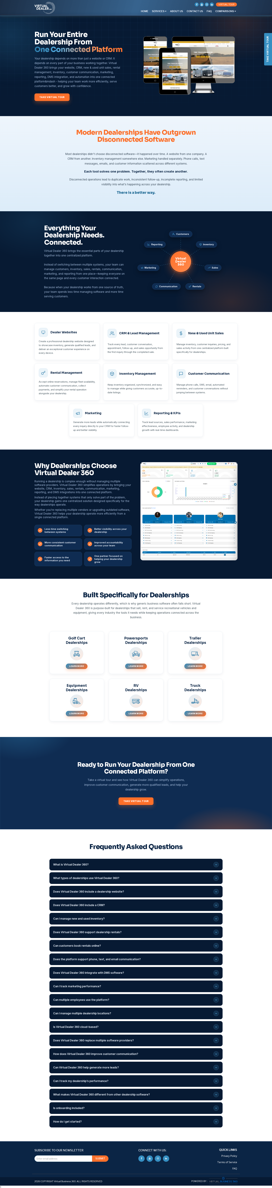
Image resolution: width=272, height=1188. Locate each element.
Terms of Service (227, 1162)
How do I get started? (67, 1121)
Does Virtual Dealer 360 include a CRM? (79, 905)
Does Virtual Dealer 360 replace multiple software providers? (93, 1040)
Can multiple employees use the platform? (81, 999)
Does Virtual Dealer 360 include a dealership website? (88, 891)
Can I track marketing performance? (77, 986)
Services (158, 11)
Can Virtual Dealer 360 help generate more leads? (86, 1067)
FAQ (209, 11)
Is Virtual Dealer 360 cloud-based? (76, 1026)
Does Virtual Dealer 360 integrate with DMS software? (88, 972)
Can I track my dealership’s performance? (80, 1081)
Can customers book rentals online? (77, 945)
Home (144, 11)
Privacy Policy (229, 1156)
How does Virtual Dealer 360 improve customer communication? (95, 1054)
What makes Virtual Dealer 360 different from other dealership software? (101, 1094)
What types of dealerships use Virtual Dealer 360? (86, 878)
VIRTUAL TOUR (226, 4)
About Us (176, 11)
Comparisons (225, 11)
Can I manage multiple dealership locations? (82, 1013)
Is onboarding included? (69, 1108)
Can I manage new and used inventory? (79, 918)
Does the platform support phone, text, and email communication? (97, 959)
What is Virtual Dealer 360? (71, 864)
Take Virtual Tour (52, 97)
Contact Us (195, 11)
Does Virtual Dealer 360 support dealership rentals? (87, 932)
